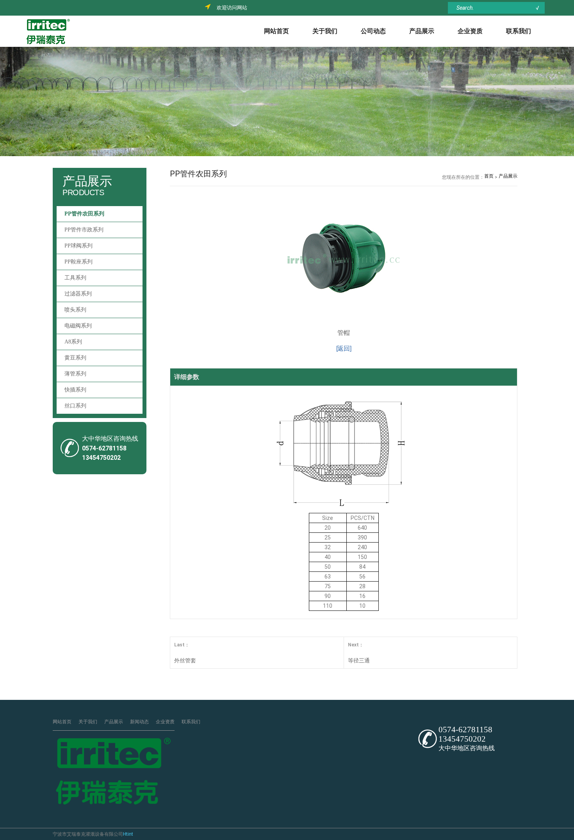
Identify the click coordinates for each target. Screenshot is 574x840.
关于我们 (324, 31)
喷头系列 (75, 310)
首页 (489, 176)
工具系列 (75, 278)
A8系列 (73, 342)
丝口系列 (75, 406)
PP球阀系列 (78, 246)
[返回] (343, 348)
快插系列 (75, 390)
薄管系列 (75, 374)
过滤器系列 (78, 294)
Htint (128, 834)
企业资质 (470, 31)
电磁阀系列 (78, 326)
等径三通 (359, 660)
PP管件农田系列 (84, 214)
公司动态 (373, 31)
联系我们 (518, 31)
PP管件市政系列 (83, 230)
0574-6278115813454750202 (465, 734)
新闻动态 (139, 721)
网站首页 (276, 31)
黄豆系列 (75, 358)
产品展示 (421, 31)
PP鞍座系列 (78, 262)
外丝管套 (185, 660)
